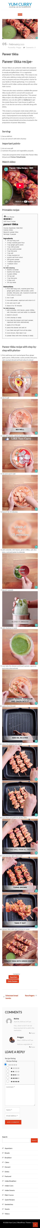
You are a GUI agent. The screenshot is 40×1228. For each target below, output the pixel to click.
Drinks (7, 1172)
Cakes (7, 1162)
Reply (33, 1033)
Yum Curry (20, 4)
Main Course (9, 1195)
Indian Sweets (10, 1190)
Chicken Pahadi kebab (18, 157)
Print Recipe (10, 217)
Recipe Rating (10, 1058)
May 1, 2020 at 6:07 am (25, 1040)
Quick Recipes (13, 981)
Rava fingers (29, 995)
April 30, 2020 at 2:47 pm (22, 1022)
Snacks (7, 1209)
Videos (7, 1214)
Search (4, 1137)
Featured (8, 1176)
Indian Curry (9, 1186)
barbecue (27, 100)
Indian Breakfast (10, 1181)
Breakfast (8, 1158)
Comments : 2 (31, 47)
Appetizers (14, 977)
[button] (4, 219)
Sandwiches (9, 1204)
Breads (7, 1153)
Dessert (7, 1167)
